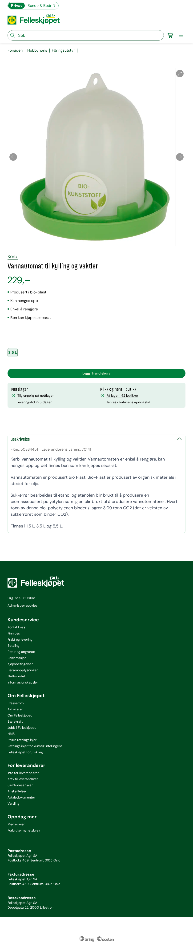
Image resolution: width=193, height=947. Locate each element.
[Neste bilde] (179, 157)
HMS (11, 734)
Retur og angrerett (21, 652)
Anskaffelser (17, 791)
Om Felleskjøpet (20, 715)
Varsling (13, 803)
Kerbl (13, 256)
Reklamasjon (17, 658)
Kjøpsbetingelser (20, 664)
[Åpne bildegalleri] (180, 73)
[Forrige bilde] (13, 157)
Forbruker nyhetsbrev (24, 830)
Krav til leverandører (23, 779)
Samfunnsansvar (20, 785)
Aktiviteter (15, 709)
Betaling (14, 645)
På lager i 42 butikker (122, 395)
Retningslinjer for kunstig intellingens (35, 746)
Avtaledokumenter (21, 797)
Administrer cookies (22, 605)
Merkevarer (16, 824)
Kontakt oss (16, 627)
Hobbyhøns (37, 50)
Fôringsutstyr (63, 50)
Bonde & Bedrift (41, 5)
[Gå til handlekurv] (170, 35)
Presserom (16, 703)
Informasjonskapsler (23, 682)
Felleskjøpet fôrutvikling (25, 752)
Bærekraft (15, 721)
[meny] (180, 35)
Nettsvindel (16, 676)
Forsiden (15, 50)
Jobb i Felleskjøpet (22, 727)
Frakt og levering (20, 639)
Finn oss (14, 633)
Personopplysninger (23, 670)
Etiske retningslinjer (22, 740)
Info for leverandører (23, 773)
